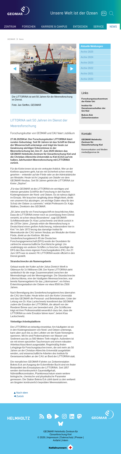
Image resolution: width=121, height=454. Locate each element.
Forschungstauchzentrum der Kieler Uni (94, 100)
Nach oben (22, 392)
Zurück (20, 396)
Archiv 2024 (87, 57)
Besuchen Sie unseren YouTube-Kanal (56, 416)
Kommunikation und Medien (94, 149)
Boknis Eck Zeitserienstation (90, 116)
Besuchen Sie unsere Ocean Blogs (49, 416)
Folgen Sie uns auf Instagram (64, 416)
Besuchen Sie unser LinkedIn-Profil (71, 416)
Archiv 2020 (87, 79)
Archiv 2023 (87, 62)
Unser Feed (41, 416)
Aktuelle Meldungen (92, 46)
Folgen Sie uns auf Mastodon (79, 416)
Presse (78, 437)
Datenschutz (66, 437)
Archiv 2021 (87, 73)
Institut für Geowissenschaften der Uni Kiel (93, 108)
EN (104, 13)
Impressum (52, 437)
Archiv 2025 (87, 51)
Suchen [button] (111, 13)
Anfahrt (56, 440)
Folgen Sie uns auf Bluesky (60, 423)
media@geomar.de (90, 152)
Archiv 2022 (87, 68)
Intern (65, 440)
